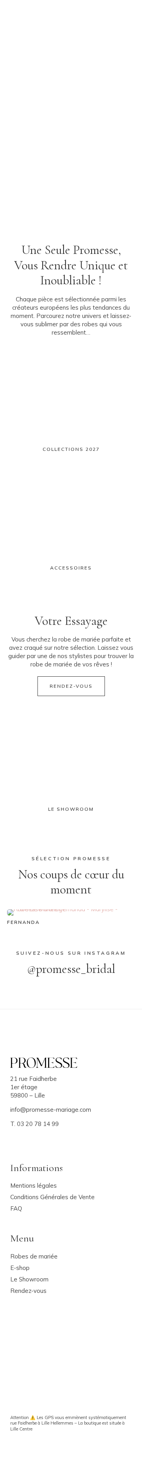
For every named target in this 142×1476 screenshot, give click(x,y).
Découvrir (36, 144)
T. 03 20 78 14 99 (34, 1124)
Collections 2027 (71, 449)
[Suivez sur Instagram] (26, 1137)
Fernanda (23, 922)
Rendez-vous (71, 686)
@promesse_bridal (71, 968)
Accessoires (71, 568)
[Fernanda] (71, 913)
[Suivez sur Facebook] (14, 1137)
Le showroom (71, 809)
